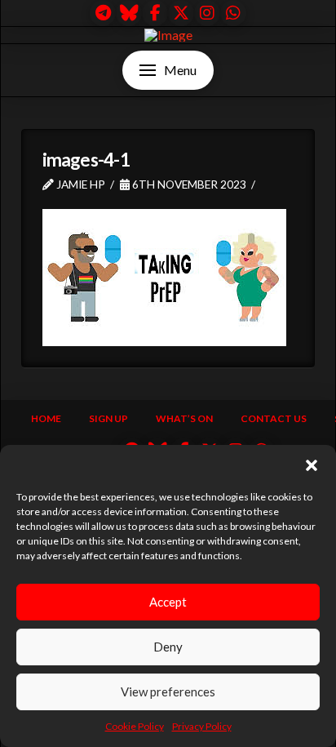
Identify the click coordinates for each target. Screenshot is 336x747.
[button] (311, 465)
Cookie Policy (134, 726)
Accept (168, 601)
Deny (168, 646)
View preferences (168, 691)
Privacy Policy (202, 726)
